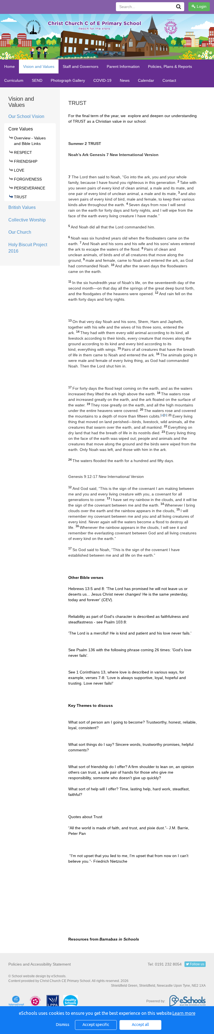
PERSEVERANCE (29, 188)
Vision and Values (38, 66)
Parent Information (123, 66)
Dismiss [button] (62, 1024)
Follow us (196, 964)
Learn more (183, 1013)
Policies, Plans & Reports (170, 66)
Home (9, 66)
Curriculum (13, 80)
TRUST (20, 197)
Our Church (19, 232)
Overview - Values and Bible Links (30, 141)
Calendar (146, 80)
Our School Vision (26, 116)
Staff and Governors (80, 66)
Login (201, 6)
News (125, 80)
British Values (22, 207)
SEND (37, 80)
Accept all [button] (140, 1024)
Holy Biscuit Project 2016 (27, 247)
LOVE (19, 170)
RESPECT (23, 152)
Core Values (20, 129)
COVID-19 (102, 80)
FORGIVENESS (28, 179)
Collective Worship (27, 220)
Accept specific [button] (95, 1024)
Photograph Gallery (68, 80)
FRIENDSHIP (25, 161)
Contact (169, 80)
